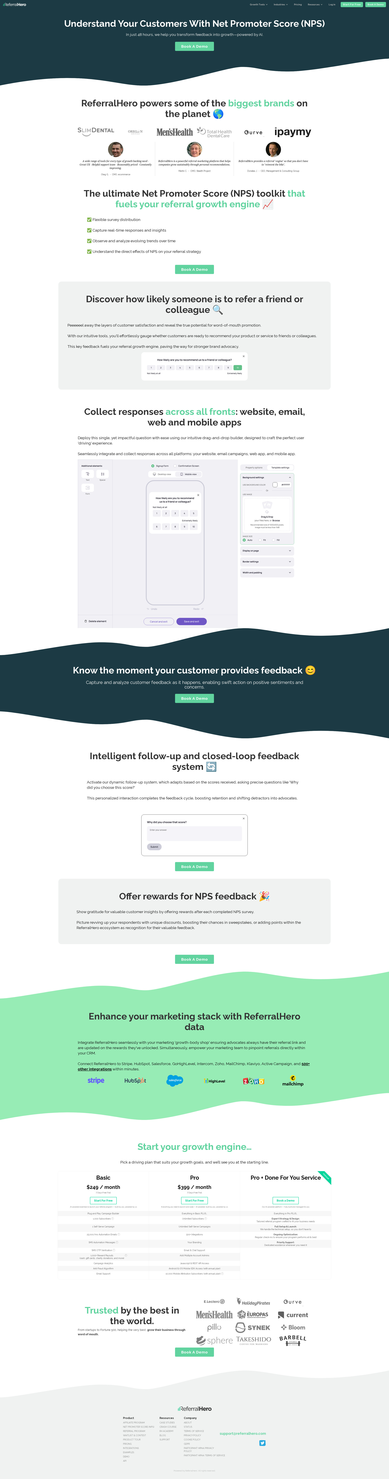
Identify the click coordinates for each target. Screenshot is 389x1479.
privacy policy (192, 1435)
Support (165, 1439)
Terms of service (194, 1431)
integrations (131, 1448)
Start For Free (352, 4)
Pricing (298, 4)
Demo (126, 1456)
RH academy (167, 1431)
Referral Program (134, 1431)
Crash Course (168, 1427)
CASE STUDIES (167, 1422)
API (124, 1461)
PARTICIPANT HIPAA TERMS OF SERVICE (194, 1455)
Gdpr (187, 1444)
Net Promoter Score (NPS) (138, 1427)
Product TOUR (132, 1439)
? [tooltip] (112, 1218)
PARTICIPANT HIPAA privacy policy (194, 1449)
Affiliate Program (134, 1422)
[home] (14, 4)
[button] (259, 4)
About (188, 1422)
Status (188, 1427)
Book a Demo (376, 4)
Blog (163, 1435)
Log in (332, 4)
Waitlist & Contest (134, 1435)
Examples (128, 1452)
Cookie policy (192, 1439)
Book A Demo (194, 46)
